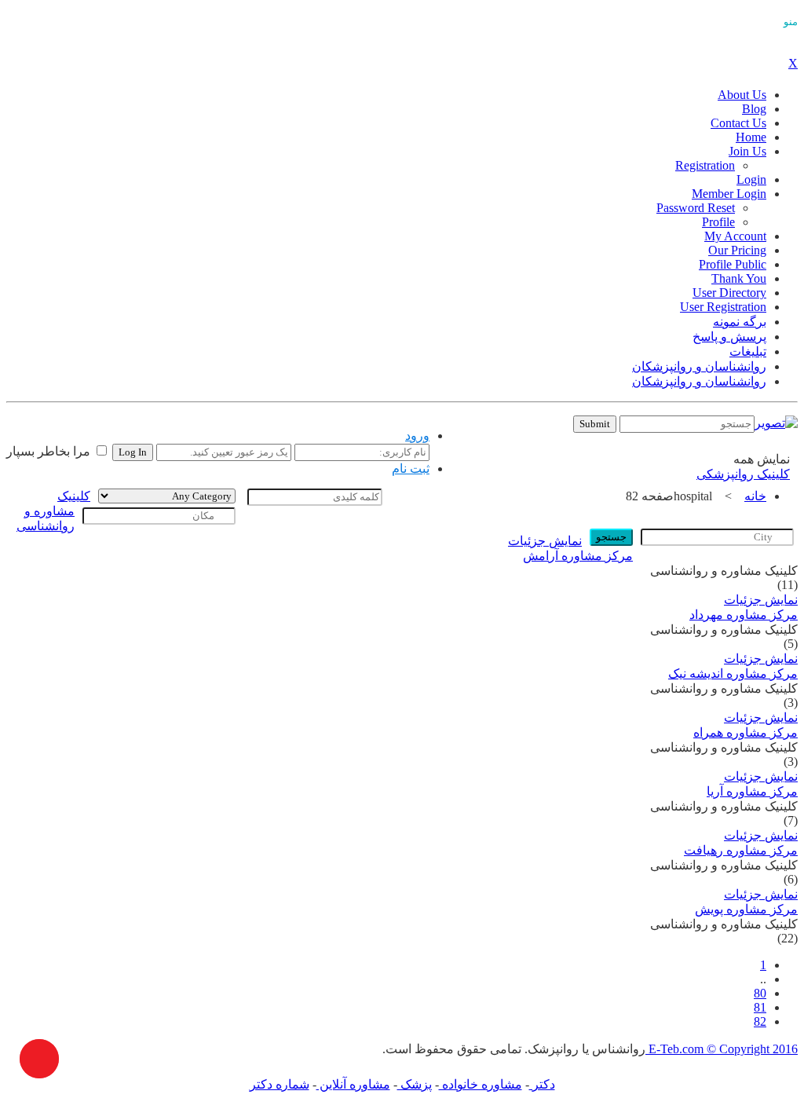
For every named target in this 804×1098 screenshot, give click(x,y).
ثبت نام (410, 468)
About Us (742, 94)
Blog (754, 108)
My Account (735, 236)
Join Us (747, 151)
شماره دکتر (279, 1084)
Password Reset (695, 207)
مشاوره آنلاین (353, 1084)
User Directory (729, 292)
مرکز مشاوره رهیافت (741, 850)
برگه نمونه (739, 321)
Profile (718, 222)
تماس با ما (485, 427)
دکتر (542, 1084)
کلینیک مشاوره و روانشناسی (53, 511)
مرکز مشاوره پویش (746, 909)
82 (760, 1021)
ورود (417, 435)
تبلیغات (747, 351)
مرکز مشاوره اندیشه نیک (733, 673)
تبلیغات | (535, 427)
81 (760, 1007)
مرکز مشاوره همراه (745, 732)
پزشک (414, 1084)
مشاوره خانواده (480, 1084)
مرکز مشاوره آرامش (578, 555)
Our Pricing (737, 250)
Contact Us (738, 123)
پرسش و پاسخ (729, 336)
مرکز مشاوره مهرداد (743, 614)
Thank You (738, 278)
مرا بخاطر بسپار (49, 451)
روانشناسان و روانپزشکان (699, 366)
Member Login (729, 193)
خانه (755, 496)
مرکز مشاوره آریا (752, 791)
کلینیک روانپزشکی (743, 474)
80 (760, 993)
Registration (705, 165)
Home (751, 137)
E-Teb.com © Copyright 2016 (721, 1049)
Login (751, 179)
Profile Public (732, 264)
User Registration (723, 306)
